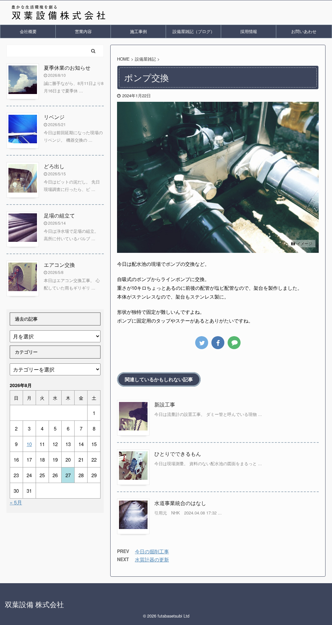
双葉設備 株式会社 (34, 604)
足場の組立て (59, 215)
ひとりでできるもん (177, 453)
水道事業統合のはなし (180, 503)
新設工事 (164, 404)
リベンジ (54, 117)
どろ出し (54, 166)
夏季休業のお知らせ (67, 67)
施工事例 (138, 31)
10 (29, 444)
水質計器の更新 (152, 559)
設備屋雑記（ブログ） (193, 31)
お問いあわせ (303, 31)
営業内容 (83, 31)
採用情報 (248, 31)
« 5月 (16, 502)
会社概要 (28, 31)
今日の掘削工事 (152, 551)
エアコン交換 (59, 264)
